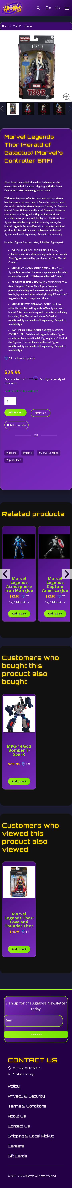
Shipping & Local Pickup (31, 1136)
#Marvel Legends (48, 453)
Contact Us (19, 1126)
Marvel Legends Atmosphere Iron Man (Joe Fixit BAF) (19, 586)
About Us (17, 1116)
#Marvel (27, 453)
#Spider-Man (13, 460)
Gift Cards (17, 1156)
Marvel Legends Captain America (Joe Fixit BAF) (55, 586)
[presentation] (5, 574)
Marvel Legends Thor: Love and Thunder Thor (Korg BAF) (19, 922)
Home (5, 26)
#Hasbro (11, 453)
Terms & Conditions (27, 1106)
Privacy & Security (26, 1096)
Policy (14, 1086)
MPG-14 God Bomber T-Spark (19, 750)
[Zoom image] (67, 97)
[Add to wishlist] (6, 531)
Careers (16, 1146)
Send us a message (24, 1074)
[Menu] (67, 8)
